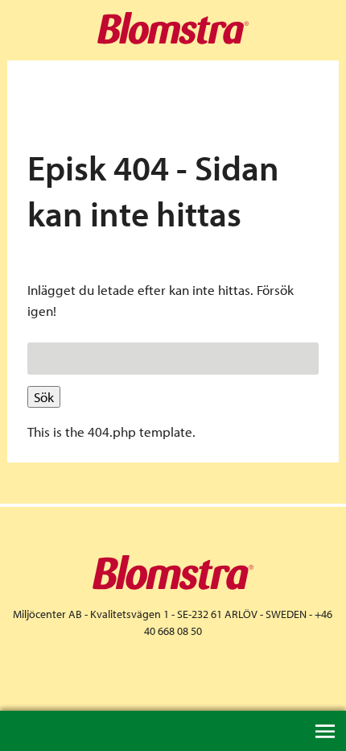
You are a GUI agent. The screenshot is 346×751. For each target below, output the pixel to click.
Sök (44, 396)
